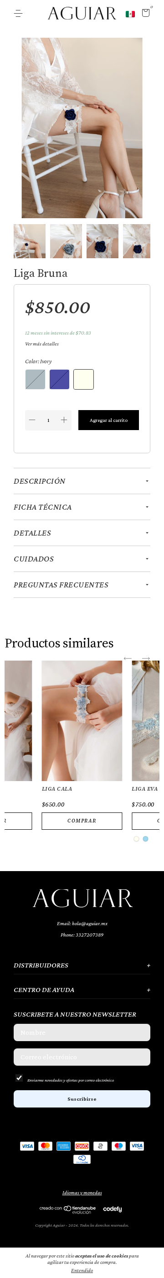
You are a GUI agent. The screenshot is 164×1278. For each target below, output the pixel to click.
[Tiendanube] (68, 1211)
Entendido (82, 1270)
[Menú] (20, 13)
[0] (144, 14)
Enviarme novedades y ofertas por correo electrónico (70, 1080)
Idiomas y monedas (82, 1192)
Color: (38, 361)
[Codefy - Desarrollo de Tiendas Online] (112, 1209)
